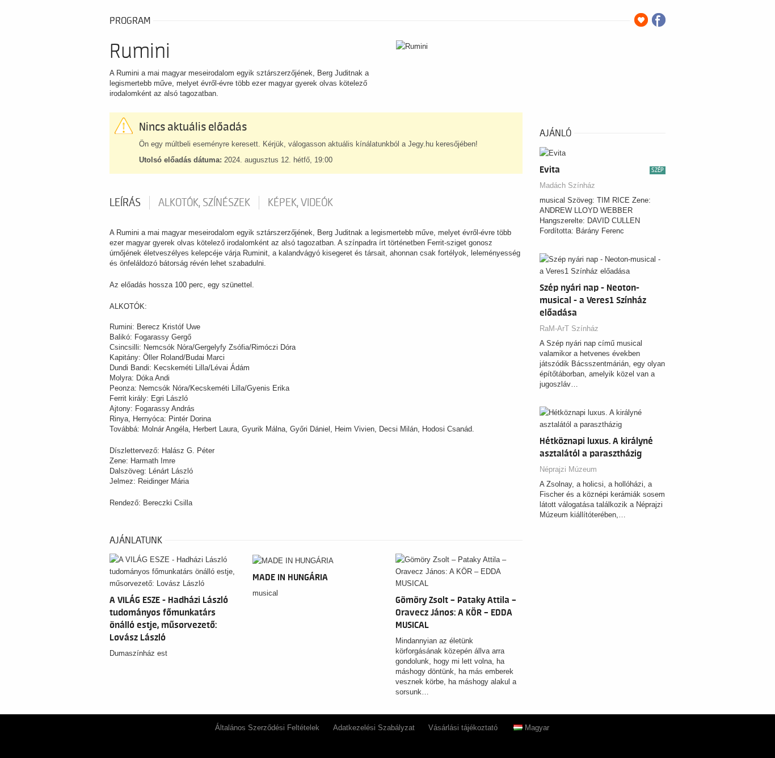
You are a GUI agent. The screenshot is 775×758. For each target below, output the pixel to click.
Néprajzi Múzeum (568, 469)
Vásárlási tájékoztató (463, 727)
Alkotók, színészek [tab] (204, 202)
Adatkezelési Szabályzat (374, 727)
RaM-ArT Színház (569, 328)
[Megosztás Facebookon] (659, 20)
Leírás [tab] (125, 202)
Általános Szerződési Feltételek (267, 727)
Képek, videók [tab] (300, 202)
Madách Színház (567, 185)
